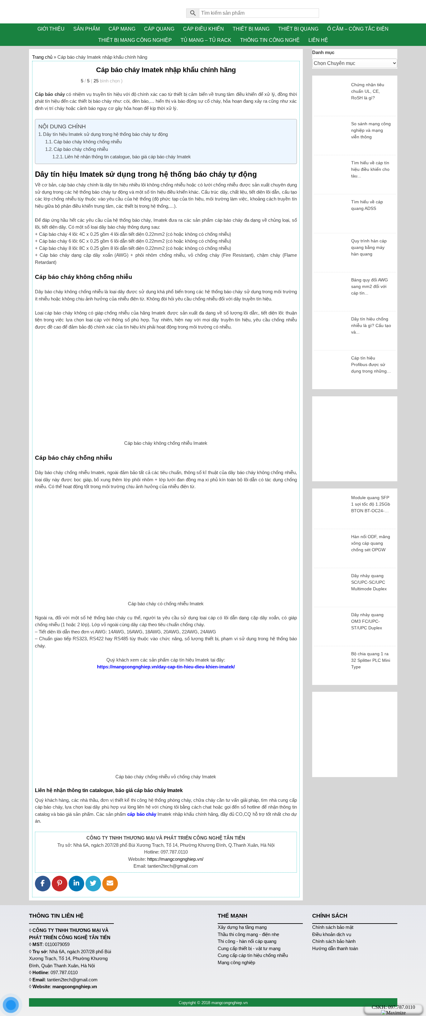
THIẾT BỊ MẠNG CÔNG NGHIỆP (135, 40)
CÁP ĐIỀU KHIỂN (203, 29)
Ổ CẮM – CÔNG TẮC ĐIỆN (358, 29)
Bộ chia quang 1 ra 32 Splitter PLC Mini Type (370, 660)
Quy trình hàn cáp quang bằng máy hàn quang (369, 247)
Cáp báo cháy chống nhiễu (81, 149)
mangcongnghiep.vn (74, 986)
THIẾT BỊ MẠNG (251, 29)
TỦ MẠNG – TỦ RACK (206, 40)
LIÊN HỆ (318, 40)
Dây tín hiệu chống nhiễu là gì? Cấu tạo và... (371, 325)
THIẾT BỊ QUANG (298, 29)
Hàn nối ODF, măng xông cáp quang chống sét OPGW (370, 543)
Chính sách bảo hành (334, 941)
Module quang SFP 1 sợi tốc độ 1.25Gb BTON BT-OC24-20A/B (370, 504)
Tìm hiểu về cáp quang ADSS (367, 205)
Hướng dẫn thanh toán (335, 948)
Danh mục (323, 52)
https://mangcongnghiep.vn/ (175, 859)
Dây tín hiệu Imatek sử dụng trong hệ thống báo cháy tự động (105, 134)
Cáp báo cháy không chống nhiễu (88, 141)
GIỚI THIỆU (51, 29)
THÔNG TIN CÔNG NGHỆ (270, 40)
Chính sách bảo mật (332, 927)
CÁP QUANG (159, 29)
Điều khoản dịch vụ (331, 934)
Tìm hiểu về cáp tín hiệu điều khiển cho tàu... (370, 169)
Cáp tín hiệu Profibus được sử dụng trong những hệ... (369, 364)
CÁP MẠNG (122, 29)
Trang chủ (42, 57)
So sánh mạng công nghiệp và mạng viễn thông (371, 130)
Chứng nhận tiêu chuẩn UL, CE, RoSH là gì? (367, 91)
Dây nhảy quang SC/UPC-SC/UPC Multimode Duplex (369, 582)
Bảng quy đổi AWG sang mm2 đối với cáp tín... (369, 286)
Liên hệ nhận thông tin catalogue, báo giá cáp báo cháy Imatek (128, 156)
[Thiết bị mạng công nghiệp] (103, 12)
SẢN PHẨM (86, 29)
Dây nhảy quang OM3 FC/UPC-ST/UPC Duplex (367, 621)
